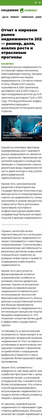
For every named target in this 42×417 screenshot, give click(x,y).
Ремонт (14, 17)
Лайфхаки (27, 17)
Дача (5, 17)
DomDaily (19, 10)
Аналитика (7, 64)
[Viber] (36, 3)
